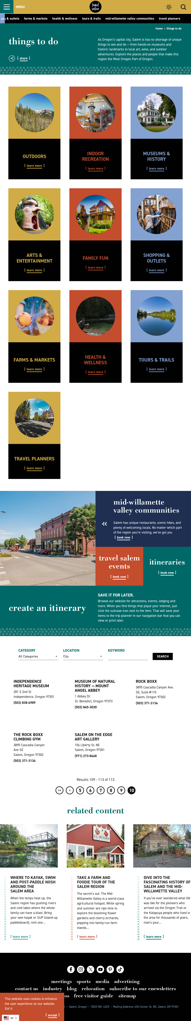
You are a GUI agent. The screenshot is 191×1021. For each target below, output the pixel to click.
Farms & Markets (34, 360)
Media (102, 981)
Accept (52, 1015)
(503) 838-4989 (25, 702)
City (65, 656)
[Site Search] (183, 7)
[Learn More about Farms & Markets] (34, 316)
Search (163, 656)
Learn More (34, 165)
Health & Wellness (95, 360)
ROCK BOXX (146, 681)
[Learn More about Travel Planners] (34, 418)
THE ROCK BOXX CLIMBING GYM (28, 737)
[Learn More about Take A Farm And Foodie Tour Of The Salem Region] (95, 846)
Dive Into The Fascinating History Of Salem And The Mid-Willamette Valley (167, 884)
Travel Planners (34, 458)
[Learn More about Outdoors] (34, 112)
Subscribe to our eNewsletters (143, 988)
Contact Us (26, 988)
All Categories (28, 656)
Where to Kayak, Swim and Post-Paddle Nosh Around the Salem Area (33, 884)
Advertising (127, 981)
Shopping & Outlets (156, 258)
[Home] (95, 7)
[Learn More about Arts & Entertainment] (34, 214)
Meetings (61, 981)
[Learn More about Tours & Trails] (156, 316)
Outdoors (34, 156)
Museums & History (156, 156)
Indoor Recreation (95, 156)
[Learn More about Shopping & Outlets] (156, 214)
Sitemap (127, 995)
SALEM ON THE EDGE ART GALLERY (93, 737)
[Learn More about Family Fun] (95, 214)
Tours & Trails (156, 360)
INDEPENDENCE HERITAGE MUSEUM (31, 684)
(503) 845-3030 (86, 707)
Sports (84, 981)
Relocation (93, 988)
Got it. (9, 1008)
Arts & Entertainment (34, 258)
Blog (72, 988)
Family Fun (95, 258)
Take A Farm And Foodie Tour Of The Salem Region (96, 882)
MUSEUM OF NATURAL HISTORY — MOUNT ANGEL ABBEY (95, 686)
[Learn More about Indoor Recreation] (95, 112)
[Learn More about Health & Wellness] (95, 316)
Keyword (116, 650)
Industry (52, 988)
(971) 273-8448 (86, 756)
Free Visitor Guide (93, 995)
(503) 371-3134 (147, 703)
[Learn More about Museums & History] (156, 112)
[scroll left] (2, 18)
